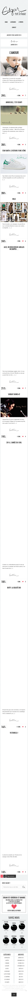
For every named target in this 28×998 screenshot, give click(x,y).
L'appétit (7, 960)
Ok (14, 994)
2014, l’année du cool (14, 442)
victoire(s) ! (14, 733)
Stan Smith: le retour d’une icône (14, 150)
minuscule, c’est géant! (14, 102)
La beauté (7, 966)
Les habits (7, 982)
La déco (7, 968)
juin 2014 (21, 974)
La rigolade (7, 971)
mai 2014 (21, 976)
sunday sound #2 (14, 394)
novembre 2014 (21, 960)
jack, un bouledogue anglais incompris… (14, 248)
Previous (2, 213)
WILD (14, 199)
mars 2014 (21, 982)
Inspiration (7, 957)
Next (25, 213)
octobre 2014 (21, 963)
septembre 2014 (21, 966)
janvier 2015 (21, 957)
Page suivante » (11, 876)
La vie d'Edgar (7, 974)
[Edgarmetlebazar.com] (14, 9)
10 (17, 727)
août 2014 (21, 968)
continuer (14, 89)
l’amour (14, 53)
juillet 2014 (21, 971)
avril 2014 (21, 979)
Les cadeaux (7, 979)
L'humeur (7, 963)
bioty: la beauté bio (14, 587)
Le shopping (7, 976)
